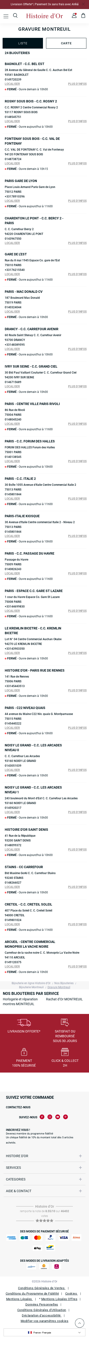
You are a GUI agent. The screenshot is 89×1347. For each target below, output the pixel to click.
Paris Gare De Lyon (21, 181)
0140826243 (13, 569)
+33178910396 (15, 196)
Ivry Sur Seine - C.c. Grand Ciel (31, 366)
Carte (66, 43)
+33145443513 (15, 686)
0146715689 (13, 382)
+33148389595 (15, 344)
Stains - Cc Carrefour (24, 867)
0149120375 (13, 962)
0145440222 (13, 723)
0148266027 (13, 882)
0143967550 (13, 238)
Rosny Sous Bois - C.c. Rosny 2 (31, 101)
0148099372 (13, 845)
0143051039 (13, 765)
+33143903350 (15, 648)
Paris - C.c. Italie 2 (20, 479)
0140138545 (13, 457)
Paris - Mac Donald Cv (23, 292)
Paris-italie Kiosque (22, 516)
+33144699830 (15, 606)
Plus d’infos (77, 84)
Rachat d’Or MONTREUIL (64, 999)
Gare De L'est (16, 254)
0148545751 (13, 117)
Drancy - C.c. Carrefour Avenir (31, 329)
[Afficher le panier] (83, 16)
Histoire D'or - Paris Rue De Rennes (35, 670)
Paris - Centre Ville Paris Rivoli (32, 404)
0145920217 (13, 808)
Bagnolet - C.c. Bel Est (24, 64)
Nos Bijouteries (64, 983)
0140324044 (13, 307)
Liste (22, 43)
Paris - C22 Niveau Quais (25, 708)
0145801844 (13, 494)
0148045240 (13, 419)
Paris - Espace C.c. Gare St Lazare (34, 591)
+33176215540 (15, 270)
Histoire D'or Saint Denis (26, 829)
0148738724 (13, 159)
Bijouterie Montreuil (31, 987)
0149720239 (13, 79)
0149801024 (13, 920)
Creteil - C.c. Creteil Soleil (28, 904)
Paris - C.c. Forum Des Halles (30, 441)
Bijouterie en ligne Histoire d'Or (31, 983)
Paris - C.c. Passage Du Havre (29, 553)
